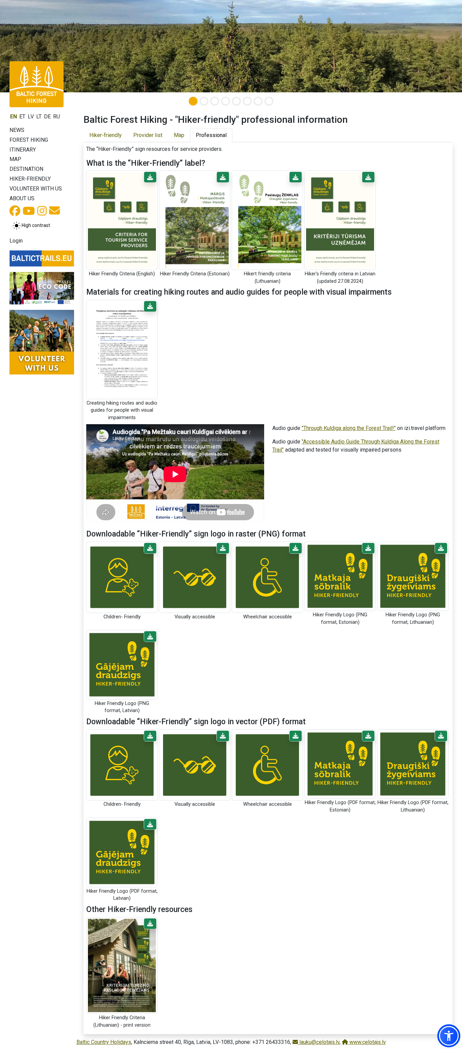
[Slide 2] (204, 101)
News (16, 130)
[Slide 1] (193, 101)
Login (16, 240)
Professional (211, 135)
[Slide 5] (236, 101)
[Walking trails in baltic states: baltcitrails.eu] (41, 258)
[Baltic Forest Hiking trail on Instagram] (42, 213)
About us (21, 198)
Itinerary (22, 149)
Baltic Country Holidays (103, 1042)
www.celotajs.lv (367, 1042)
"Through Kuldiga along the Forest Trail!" (349, 428)
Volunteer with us (35, 188)
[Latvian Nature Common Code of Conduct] (41, 288)
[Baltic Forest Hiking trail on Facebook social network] (14, 213)
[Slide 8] (268, 101)
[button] (150, 177)
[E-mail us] (54, 212)
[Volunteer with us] (41, 342)
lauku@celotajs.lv (319, 1042)
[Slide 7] (258, 101)
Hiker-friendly (30, 179)
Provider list (147, 135)
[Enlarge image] (122, 220)
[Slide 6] (247, 101)
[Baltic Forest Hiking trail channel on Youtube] (29, 213)
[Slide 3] (214, 101)
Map (15, 159)
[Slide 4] (225, 101)
